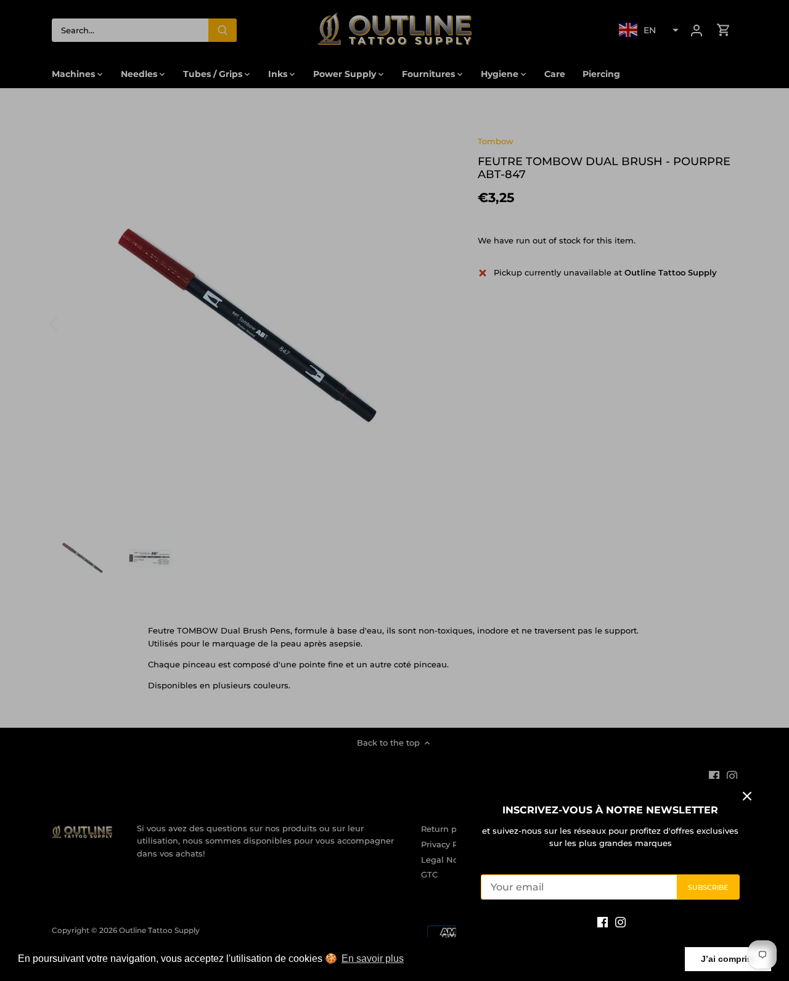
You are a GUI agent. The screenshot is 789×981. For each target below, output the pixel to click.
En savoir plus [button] (372, 958)
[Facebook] (602, 921)
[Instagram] (620, 921)
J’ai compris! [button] (728, 959)
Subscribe (708, 887)
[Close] (747, 796)
